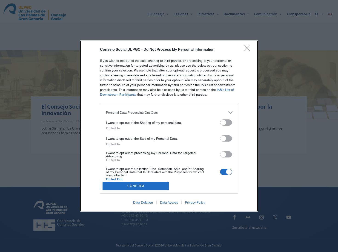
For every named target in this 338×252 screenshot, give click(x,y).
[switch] (226, 122)
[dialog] (169, 126)
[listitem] (169, 112)
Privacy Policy (195, 202)
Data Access (169, 202)
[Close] (248, 49)
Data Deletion (143, 202)
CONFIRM (135, 186)
